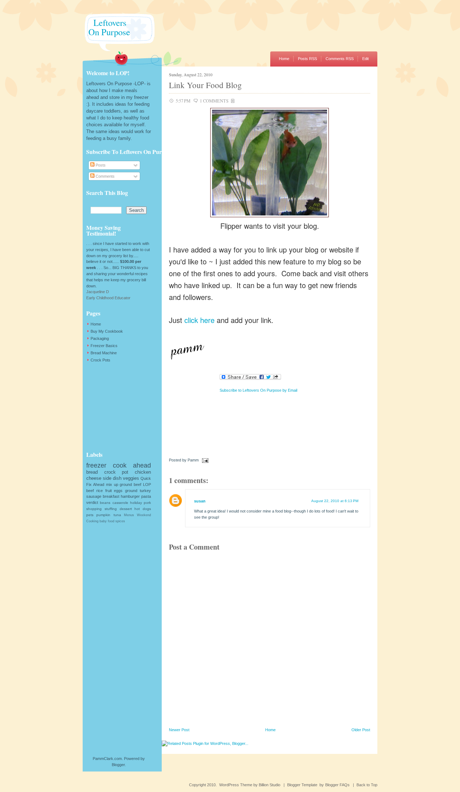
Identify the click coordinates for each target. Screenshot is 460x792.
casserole (120, 503)
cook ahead (132, 465)
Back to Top (366, 785)
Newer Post (179, 730)
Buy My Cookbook (107, 331)
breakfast (111, 496)
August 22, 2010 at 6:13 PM (334, 501)
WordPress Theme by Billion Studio (249, 785)
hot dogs (142, 509)
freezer (96, 465)
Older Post (360, 730)
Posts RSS (307, 58)
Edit (365, 58)
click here (199, 320)
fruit (108, 490)
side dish (112, 478)
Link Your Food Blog (205, 84)
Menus (129, 515)
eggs (118, 490)
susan (200, 501)
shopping (94, 509)
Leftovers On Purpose (106, 27)
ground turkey (138, 490)
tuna (117, 515)
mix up (112, 484)
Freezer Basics (104, 345)
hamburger (130, 496)
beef (90, 490)
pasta (146, 496)
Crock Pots (100, 360)
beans (105, 503)
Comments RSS (340, 58)
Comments (105, 176)
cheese (93, 478)
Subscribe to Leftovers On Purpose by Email (258, 390)
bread (92, 472)
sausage (93, 496)
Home (284, 58)
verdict (92, 502)
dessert (126, 509)
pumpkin (103, 515)
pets (89, 515)
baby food (107, 521)
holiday (136, 503)
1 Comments (214, 101)
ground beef (130, 484)
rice (99, 490)
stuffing (111, 509)
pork (147, 503)
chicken (143, 472)
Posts (100, 165)
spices (120, 521)
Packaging (100, 338)
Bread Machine (104, 353)
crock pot (116, 472)
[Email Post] (204, 460)
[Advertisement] (122, 407)
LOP (147, 484)
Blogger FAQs (337, 785)
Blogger (118, 765)
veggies (131, 478)
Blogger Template (302, 785)
